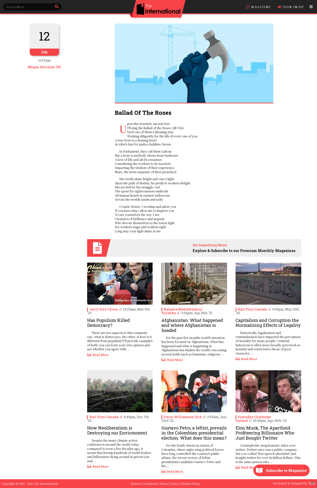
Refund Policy (190, 483)
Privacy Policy (169, 483)
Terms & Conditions (143, 483)
